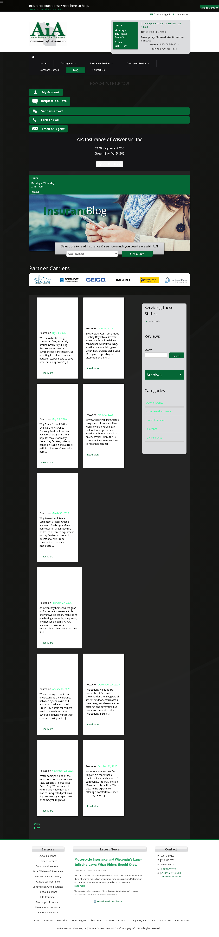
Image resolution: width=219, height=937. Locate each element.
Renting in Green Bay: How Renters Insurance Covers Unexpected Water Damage (56, 756)
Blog (75, 69)
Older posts (37, 824)
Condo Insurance (47, 891)
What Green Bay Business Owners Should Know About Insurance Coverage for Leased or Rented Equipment (56, 494)
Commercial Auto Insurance (48, 886)
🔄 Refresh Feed (102, 901)
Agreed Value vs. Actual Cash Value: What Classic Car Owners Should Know (55, 672)
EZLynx (116, 928)
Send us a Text (52, 111)
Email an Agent (161, 14)
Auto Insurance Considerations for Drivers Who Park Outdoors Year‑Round (100, 400)
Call (53, 9)
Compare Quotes (49, 69)
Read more (79, 885)
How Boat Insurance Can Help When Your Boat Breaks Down (101, 314)
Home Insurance (155, 420)
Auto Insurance (154, 402)
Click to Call (50, 120)
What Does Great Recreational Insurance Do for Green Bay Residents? (102, 670)
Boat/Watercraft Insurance (48, 871)
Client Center (96, 920)
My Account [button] (182, 14)
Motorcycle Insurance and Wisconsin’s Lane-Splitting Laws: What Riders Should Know (56, 316)
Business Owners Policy (48, 876)
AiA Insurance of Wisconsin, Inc (71, 928)
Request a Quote (54, 101)
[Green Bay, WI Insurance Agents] (33, 57)
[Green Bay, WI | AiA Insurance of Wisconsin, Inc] (48, 35)
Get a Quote (36, 9)
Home (43, 63)
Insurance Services (100, 63)
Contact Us (98, 69)
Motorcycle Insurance (48, 902)
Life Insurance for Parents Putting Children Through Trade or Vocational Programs (57, 402)
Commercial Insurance (158, 411)
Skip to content (209, 7)
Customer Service (137, 63)
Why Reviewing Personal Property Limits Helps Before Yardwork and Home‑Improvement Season (59, 586)
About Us (48, 920)
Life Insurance (154, 437)
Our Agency (67, 63)
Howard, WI (62, 920)
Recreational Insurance (48, 907)
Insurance (151, 428)
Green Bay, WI (79, 920)
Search (148, 349)
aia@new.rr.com (169, 868)
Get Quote (137, 253)
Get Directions (111, 164)
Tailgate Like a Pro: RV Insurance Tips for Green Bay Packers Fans (102, 754)
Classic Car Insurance (48, 881)
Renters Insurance (48, 912)
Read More (47, 372)
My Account (51, 92)
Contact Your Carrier (116, 920)
